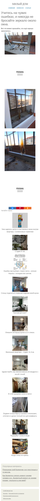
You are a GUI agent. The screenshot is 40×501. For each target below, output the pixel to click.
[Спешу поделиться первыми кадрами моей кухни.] (20, 290)
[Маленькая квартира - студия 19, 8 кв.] (20, 349)
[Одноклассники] (27, 208)
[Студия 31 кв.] (20, 249)
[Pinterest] (20, 208)
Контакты (5, 493)
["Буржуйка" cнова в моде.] (20, 433)
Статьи (28, 7)
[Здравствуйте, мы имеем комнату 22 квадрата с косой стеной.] (20, 369)
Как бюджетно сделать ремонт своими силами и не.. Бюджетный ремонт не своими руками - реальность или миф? (19, 478)
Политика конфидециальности (10, 496)
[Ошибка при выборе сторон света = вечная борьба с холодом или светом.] (20, 268)
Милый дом (20, 4)
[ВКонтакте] (12, 208)
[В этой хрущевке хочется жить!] (20, 391)
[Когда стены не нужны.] (20, 453)
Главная (11, 7)
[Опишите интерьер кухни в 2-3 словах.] (20, 330)
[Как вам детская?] (20, 310)
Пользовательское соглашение (16, 493)
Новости (20, 7)
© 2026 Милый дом (8, 490)
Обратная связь (7, 498)
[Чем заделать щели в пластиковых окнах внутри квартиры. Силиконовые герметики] (20, 227)
